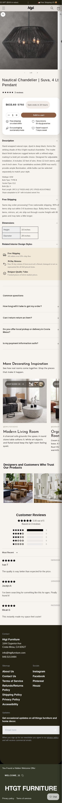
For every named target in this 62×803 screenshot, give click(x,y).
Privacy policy (8, 798)
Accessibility (10, 704)
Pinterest (38, 681)
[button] (3, 8)
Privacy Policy (11, 699)
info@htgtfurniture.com (13, 653)
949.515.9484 (9, 657)
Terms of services (23, 798)
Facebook (39, 676)
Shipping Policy (12, 694)
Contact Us (9, 676)
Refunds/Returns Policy (12, 688)
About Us (8, 671)
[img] (8, 560)
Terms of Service (12, 681)
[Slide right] (37, 72)
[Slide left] (24, 72)
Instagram (39, 671)
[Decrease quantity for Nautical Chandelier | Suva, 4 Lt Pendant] (9, 115)
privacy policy (53, 737)
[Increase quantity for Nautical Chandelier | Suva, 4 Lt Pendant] (17, 115)
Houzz (36, 685)
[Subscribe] (55, 730)
